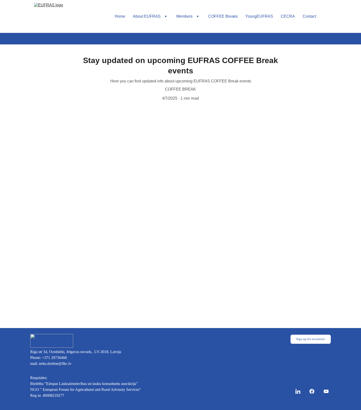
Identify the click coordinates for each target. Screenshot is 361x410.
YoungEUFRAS (259, 16)
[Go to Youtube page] (326, 391)
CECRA (288, 16)
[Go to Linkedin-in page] (300, 391)
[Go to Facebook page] (314, 391)
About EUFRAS (147, 16)
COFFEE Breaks (223, 16)
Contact (309, 16)
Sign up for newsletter (310, 339)
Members (184, 16)
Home (120, 16)
